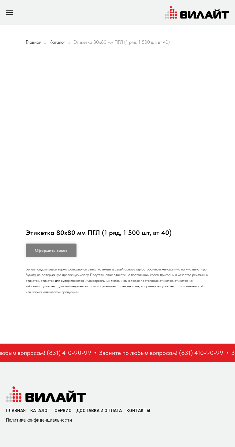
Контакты (138, 410)
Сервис (63, 410)
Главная (33, 42)
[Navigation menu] (9, 12)
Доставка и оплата (99, 410)
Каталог (58, 42)
